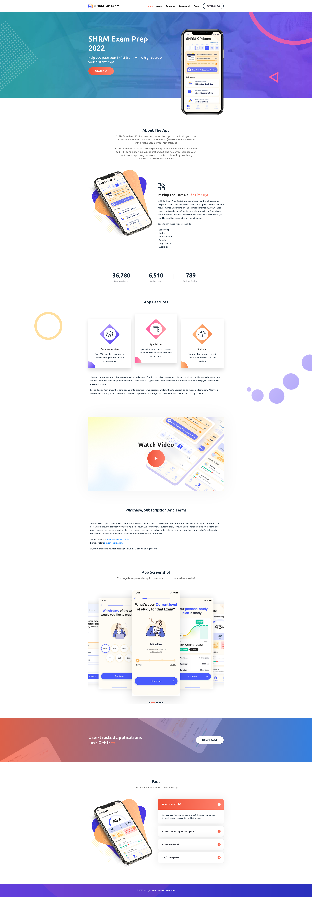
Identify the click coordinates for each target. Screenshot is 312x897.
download (212, 6)
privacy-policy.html (113, 543)
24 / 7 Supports (170, 857)
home (150, 6)
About (159, 6)
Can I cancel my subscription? (179, 831)
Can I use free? (170, 844)
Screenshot (184, 6)
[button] (149, 702)
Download (101, 71)
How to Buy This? (171, 804)
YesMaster (169, 890)
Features (170, 6)
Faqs (196, 6)
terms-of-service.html (118, 539)
